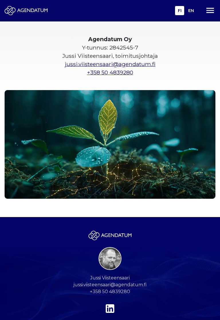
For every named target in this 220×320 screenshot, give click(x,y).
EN (191, 10)
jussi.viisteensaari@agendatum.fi (110, 64)
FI (180, 10)
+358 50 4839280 (110, 72)
